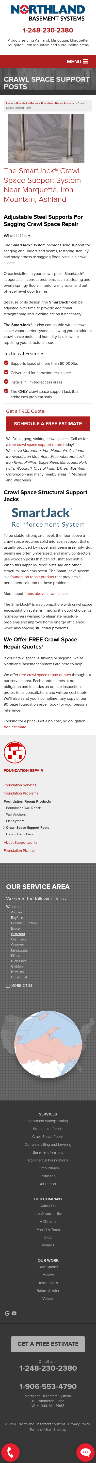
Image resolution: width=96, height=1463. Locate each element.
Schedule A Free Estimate (48, 423)
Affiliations (48, 1221)
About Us (48, 1206)
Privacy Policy (79, 1424)
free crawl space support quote (35, 444)
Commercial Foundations (48, 1160)
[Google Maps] (7, 1313)
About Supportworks (20, 842)
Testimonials (48, 1283)
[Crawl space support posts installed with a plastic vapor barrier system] (50, 157)
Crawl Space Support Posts (27, 828)
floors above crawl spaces (46, 593)
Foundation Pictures (19, 850)
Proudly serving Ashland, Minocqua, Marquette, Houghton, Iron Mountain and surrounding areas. (48, 42)
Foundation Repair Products (27, 801)
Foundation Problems (21, 793)
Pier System (15, 821)
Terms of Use (40, 1429)
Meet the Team (48, 1229)
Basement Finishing (48, 1152)
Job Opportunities (48, 1213)
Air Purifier (48, 1184)
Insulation (48, 1176)
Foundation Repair (23, 770)
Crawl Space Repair (48, 1136)
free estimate (15, 727)
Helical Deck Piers (20, 834)
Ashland (17, 912)
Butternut (18, 933)
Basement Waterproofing (48, 1121)
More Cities (21, 985)
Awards (48, 1245)
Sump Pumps (48, 1168)
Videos (48, 1298)
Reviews (48, 1275)
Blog (48, 1237)
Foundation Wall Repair (23, 808)
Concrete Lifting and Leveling (48, 1144)
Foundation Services (20, 785)
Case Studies (48, 1267)
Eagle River (19, 950)
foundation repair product (32, 577)
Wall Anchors (16, 815)
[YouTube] (14, 1313)
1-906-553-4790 (48, 1386)
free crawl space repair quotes (45, 675)
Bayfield (17, 917)
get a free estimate (48, 1343)
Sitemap (59, 1429)
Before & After (48, 1290)
